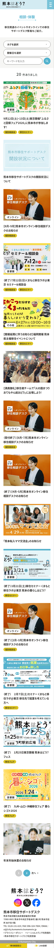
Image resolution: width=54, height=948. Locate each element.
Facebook (36, 903)
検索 (47, 61)
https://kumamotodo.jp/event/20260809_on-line (27, 213)
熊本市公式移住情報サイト (13, 5)
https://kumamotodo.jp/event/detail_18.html (27, 843)
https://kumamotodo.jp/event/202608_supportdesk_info (27, 161)
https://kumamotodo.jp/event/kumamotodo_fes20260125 (27, 739)
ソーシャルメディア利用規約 (38, 932)
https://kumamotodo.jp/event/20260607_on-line (27, 425)
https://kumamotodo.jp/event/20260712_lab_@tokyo (27, 267)
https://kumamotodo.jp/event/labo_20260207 (27, 683)
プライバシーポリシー (14, 932)
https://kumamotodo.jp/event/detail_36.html (27, 373)
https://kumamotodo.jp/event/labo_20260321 (27, 573)
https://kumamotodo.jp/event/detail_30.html (27, 523)
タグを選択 (12, 44)
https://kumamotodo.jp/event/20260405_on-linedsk (27, 476)
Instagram (18, 903)
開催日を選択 (14, 53)
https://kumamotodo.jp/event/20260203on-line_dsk (27, 627)
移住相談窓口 (15, 945)
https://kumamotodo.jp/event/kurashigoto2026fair (27, 793)
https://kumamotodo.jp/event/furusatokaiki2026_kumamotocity (27, 107)
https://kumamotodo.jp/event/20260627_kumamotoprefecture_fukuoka (27, 321)
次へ (33, 873)
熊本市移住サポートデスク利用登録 (20, 936)
